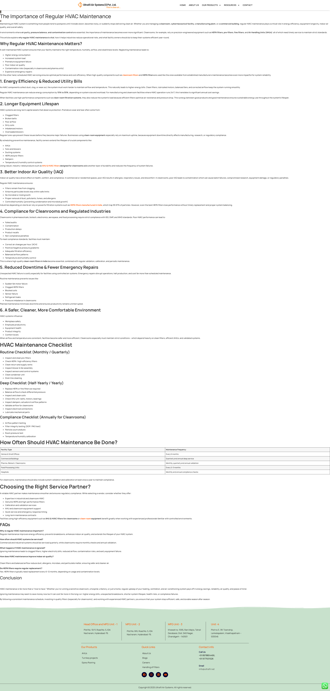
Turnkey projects (90, 657)
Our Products (210, 5)
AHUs (84, 653)
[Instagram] (151, 674)
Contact (248, 5)
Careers (146, 662)
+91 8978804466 (206, 655)
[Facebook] (144, 674)
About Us (194, 5)
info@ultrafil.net (206, 669)
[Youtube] (165, 674)
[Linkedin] (158, 674)
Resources (230, 5)
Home (183, 5)
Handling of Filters (150, 667)
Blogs (144, 657)
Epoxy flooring (88, 662)
